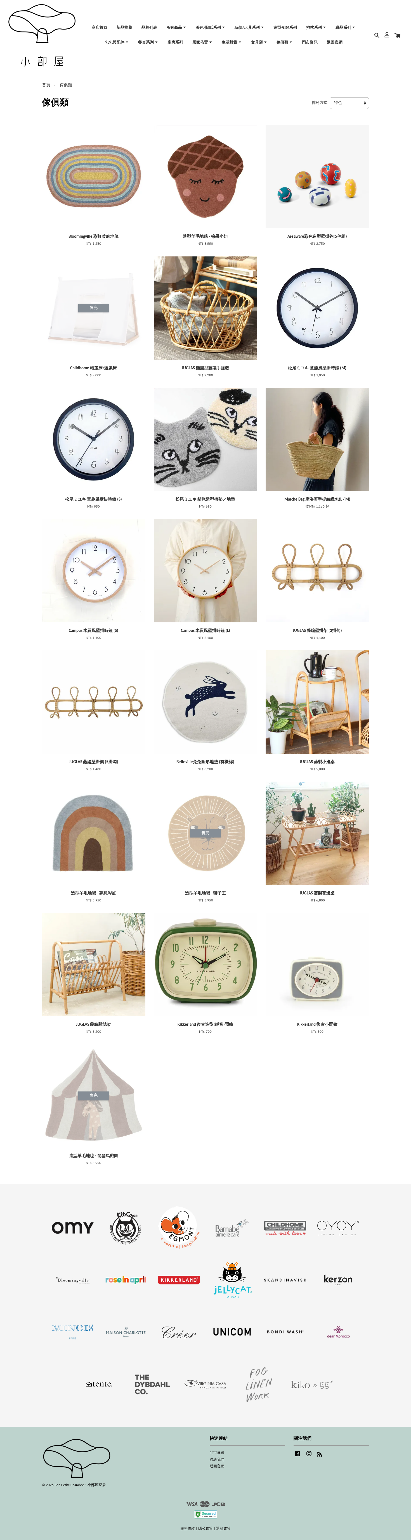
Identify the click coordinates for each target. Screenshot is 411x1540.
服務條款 (187, 1529)
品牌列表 (149, 28)
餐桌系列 (146, 43)
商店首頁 (99, 28)
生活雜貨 (230, 43)
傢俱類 (283, 43)
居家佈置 (200, 43)
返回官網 (334, 43)
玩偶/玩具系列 (248, 28)
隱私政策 (205, 1529)
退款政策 (223, 1529)
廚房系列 (175, 43)
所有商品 (174, 28)
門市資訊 (310, 43)
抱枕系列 (314, 28)
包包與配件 (115, 43)
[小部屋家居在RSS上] (319, 1455)
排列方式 (319, 103)
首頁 (46, 85)
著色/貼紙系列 (209, 28)
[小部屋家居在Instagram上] (309, 1456)
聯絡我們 (217, 1460)
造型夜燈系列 (285, 28)
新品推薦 (124, 28)
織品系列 (344, 28)
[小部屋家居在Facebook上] (297, 1456)
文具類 (257, 43)
